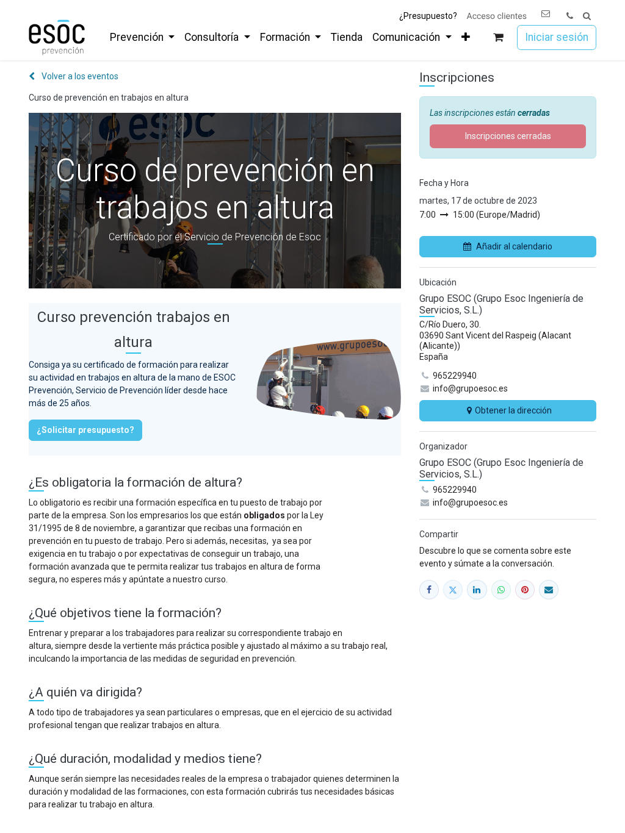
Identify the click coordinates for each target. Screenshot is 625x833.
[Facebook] (429, 589)
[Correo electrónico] (548, 589)
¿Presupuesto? (428, 16)
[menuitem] (142, 37)
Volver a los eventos (79, 76)
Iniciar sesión (556, 37)
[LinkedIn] (476, 589)
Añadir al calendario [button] (514, 246)
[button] (587, 16)
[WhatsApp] (501, 589)
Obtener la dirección (513, 410)
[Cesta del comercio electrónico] (498, 37)
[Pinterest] (525, 589)
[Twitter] (453, 589)
